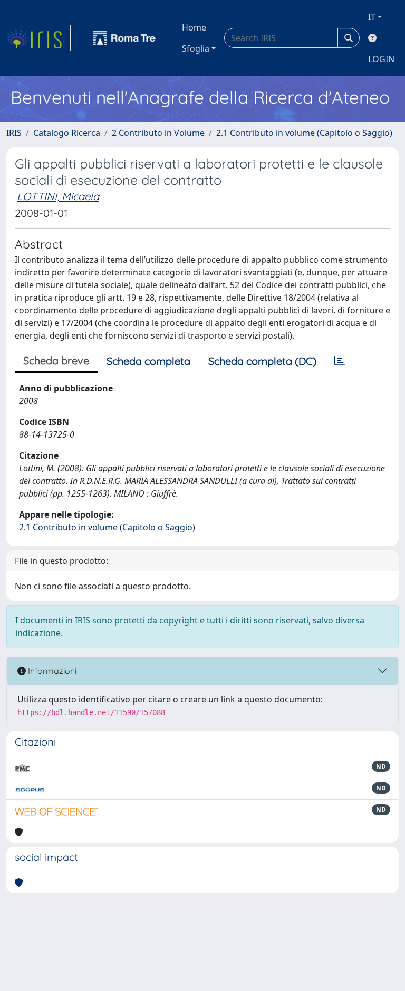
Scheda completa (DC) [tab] (262, 361)
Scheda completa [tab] (148, 361)
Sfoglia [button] (195, 48)
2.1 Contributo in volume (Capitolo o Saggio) (304, 132)
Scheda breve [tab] (56, 360)
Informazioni (51, 671)
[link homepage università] (124, 38)
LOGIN (381, 59)
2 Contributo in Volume (158, 132)
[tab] (339, 361)
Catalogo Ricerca (66, 132)
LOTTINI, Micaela (58, 196)
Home (194, 27)
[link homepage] (38, 38)
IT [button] (371, 17)
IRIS (14, 132)
